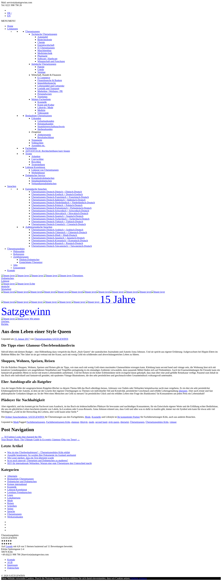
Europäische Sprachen (36, 189)
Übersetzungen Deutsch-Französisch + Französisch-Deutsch (60, 197)
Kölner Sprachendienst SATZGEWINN (25, 417)
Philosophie (18, 251)
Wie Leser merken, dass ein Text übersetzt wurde (30, 458)
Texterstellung (38, 164)
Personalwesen (44, 94)
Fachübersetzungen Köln (58, 422)
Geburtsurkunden (45, 121)
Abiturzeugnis (44, 134)
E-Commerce (43, 77)
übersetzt (183, 391)
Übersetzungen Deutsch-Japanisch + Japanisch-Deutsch (58, 238)
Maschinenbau (44, 50)
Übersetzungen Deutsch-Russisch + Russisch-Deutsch (57, 243)
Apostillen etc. (38, 145)
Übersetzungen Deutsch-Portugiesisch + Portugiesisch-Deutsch (61, 208)
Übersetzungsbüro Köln (157, 422)
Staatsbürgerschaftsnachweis (51, 126)
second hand (101, 422)
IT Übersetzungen (46, 47)
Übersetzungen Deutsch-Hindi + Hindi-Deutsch (54, 235)
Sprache (11, 511)
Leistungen (12, 28)
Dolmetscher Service (35, 175)
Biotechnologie (44, 39)
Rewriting (36, 162)
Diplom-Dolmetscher (29, 259)
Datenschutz (13, 568)
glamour (75, 422)
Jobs (15, 265)
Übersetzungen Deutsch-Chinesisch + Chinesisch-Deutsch (59, 232)
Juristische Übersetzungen (43, 64)
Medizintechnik (44, 53)
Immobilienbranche (46, 83)
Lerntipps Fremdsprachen (19, 492)
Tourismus (42, 96)
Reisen (10, 503)
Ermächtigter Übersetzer (30, 262)
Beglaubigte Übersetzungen (38, 115)
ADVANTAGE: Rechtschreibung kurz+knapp (47, 151)
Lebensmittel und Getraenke (50, 85)
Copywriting (37, 159)
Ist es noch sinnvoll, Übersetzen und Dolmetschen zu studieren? (37, 460)
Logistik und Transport (48, 88)
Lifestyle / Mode (45, 107)
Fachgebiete (31, 148)
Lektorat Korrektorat (35, 167)
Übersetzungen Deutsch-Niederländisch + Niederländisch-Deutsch (63, 202)
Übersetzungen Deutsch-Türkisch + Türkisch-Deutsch (57, 221)
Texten (28, 153)
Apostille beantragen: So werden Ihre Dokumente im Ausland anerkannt (41, 455)
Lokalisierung (13, 498)
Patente (40, 66)
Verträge (41, 72)
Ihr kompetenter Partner (128, 417)
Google (9, 546)
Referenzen (18, 254)
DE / (9, 13)
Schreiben (12, 506)
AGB (10, 562)
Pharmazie (42, 56)
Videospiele (43, 113)
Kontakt (11, 270)
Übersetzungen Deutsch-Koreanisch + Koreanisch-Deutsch (59, 240)
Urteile (40, 69)
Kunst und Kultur (45, 104)
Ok (131, 578)
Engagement (19, 267)
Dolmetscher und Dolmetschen (22, 481)
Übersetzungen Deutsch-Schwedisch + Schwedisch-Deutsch (60, 210)
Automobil (42, 37)
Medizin (41, 110)
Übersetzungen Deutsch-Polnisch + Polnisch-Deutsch (56, 205)
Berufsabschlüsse (45, 137)
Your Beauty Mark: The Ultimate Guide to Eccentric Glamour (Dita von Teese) (40, 439)
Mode (87, 417)
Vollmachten (37, 143)
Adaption (35, 156)
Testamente (36, 140)
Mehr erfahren (140, 578)
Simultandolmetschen (41, 181)
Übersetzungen (32, 31)
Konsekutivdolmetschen (42, 178)
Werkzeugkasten (15, 517)
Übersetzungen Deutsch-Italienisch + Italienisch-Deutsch (58, 200)
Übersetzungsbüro (16, 248)
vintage (173, 422)
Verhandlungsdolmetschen (43, 183)
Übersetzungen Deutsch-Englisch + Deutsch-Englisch (57, 194)
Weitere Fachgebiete (41, 99)
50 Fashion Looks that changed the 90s (21, 437)
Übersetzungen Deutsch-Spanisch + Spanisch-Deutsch (57, 216)
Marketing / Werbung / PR (50, 91)
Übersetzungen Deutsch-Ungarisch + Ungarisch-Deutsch (58, 224)
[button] (8, 21)
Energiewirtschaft (45, 45)
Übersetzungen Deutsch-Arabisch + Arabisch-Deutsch (57, 229)
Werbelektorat (38, 172)
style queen (113, 422)
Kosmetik (42, 102)
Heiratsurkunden (45, 124)
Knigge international (17, 484)
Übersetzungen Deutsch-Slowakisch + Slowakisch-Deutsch (59, 213)
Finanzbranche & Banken (49, 80)
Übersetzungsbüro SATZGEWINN (51, 339)
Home (10, 26)
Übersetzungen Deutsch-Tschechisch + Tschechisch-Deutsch (60, 219)
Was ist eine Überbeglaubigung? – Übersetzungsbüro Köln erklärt (38, 452)
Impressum (12, 565)
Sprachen (11, 186)
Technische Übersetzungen (44, 34)
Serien (10, 508)
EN (9, 15)
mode (91, 422)
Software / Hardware (47, 58)
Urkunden (36, 118)
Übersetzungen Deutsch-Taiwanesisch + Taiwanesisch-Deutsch (61, 246)
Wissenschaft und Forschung (51, 61)
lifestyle (84, 422)
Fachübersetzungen (36, 422)
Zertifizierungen (21, 257)
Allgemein (12, 476)
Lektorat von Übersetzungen (45, 170)
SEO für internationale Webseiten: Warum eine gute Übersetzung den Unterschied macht (49, 463)
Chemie (41, 42)
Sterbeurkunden (45, 129)
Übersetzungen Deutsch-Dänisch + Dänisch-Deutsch (56, 191)
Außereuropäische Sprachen (38, 227)
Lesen (10, 495)
